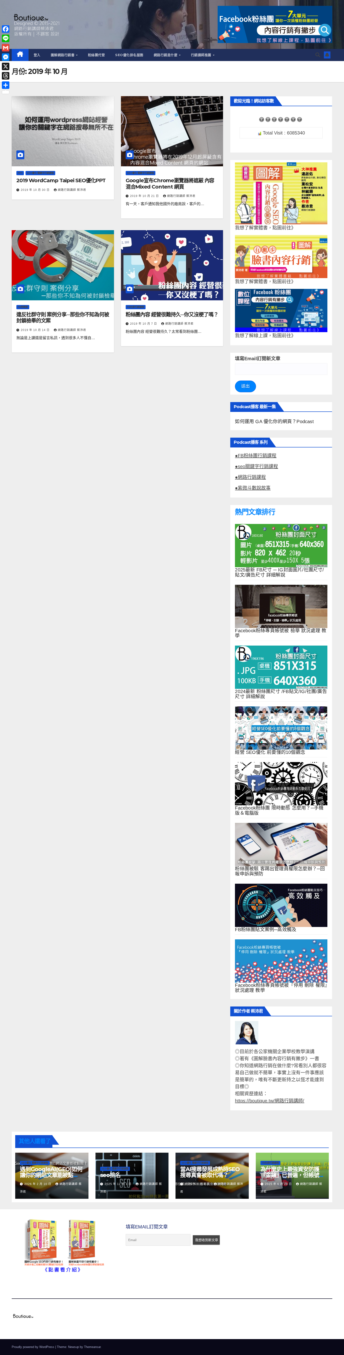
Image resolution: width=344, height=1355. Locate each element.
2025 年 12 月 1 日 (118, 1184)
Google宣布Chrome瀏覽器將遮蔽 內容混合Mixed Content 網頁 (170, 183)
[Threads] (5, 75)
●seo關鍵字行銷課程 (256, 466)
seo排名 (110, 1175)
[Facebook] (5, 29)
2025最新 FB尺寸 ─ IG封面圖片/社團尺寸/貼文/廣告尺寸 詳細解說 (279, 572)
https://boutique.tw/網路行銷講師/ (269, 1100)
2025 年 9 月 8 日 (198, 1184)
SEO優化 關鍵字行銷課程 (40, 173)
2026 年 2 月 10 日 (38, 1184)
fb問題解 (23, 307)
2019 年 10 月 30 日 (36, 190)
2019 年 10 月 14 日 (36, 330)
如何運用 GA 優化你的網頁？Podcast (274, 421)
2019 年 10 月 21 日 (145, 196)
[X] (5, 66)
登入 (37, 55)
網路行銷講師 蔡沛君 (72, 190)
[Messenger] (5, 57)
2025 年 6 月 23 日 (279, 1184)
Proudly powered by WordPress (33, 1347)
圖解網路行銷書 (63, 55)
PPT (20, 173)
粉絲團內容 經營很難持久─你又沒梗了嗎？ (172, 314)
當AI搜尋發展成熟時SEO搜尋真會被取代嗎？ (209, 1172)
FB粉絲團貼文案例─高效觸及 (265, 929)
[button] (317, 55)
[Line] (5, 38)
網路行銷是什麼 (166, 55)
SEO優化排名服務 (129, 55)
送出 (245, 386)
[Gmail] (5, 47)
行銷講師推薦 (201, 55)
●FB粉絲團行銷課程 (255, 455)
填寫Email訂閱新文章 (257, 358)
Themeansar (92, 1347)
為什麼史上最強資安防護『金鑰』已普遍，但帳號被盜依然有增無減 (289, 1175)
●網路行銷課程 (250, 477)
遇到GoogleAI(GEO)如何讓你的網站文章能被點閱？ (51, 1175)
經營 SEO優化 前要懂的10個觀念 (270, 752)
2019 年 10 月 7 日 (144, 323)
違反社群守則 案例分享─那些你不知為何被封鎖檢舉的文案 (62, 317)
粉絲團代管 (96, 55)
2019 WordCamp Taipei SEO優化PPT (61, 180)
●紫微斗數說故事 (253, 487)
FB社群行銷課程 (135, 307)
